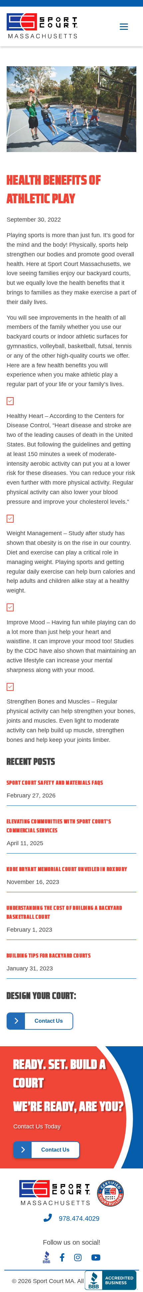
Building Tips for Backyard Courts (49, 956)
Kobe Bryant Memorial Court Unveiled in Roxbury (67, 869)
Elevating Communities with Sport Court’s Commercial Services (59, 826)
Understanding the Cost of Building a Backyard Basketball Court (64, 912)
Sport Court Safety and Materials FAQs (55, 783)
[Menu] (124, 27)
